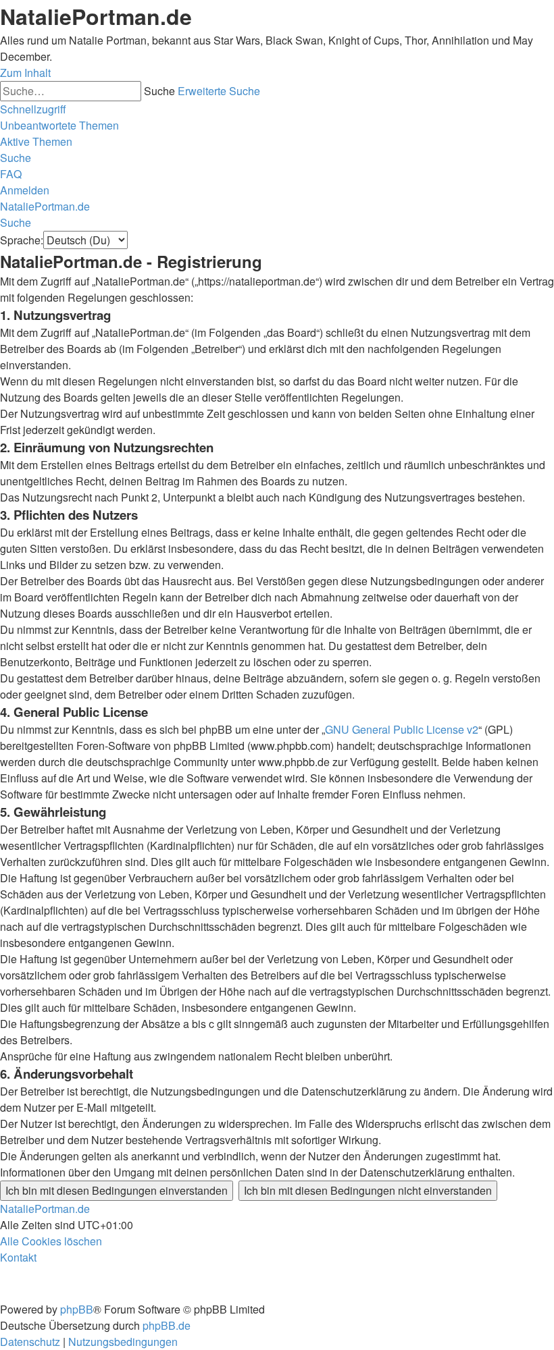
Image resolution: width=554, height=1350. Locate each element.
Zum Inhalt (25, 72)
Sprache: (21, 240)
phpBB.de (167, 1325)
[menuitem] (59, 125)
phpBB (76, 1309)
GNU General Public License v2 (401, 729)
